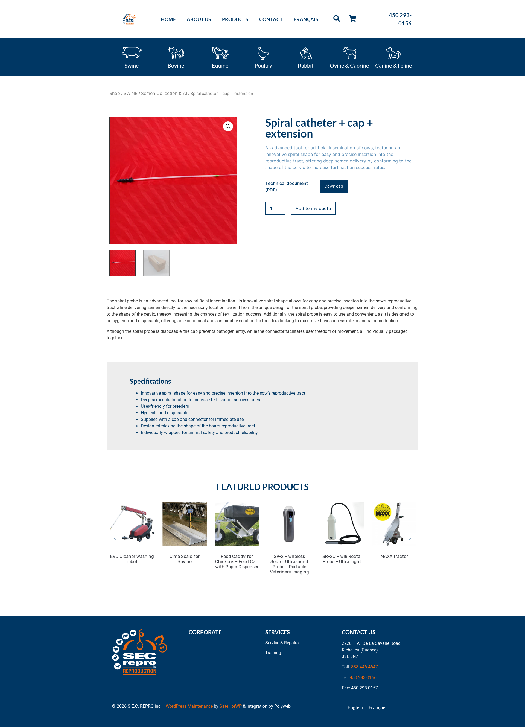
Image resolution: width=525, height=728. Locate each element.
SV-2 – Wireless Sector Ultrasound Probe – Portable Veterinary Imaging (288, 564)
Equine (220, 65)
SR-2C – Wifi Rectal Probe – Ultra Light (341, 559)
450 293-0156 (363, 677)
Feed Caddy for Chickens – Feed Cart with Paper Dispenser (236, 561)
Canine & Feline (393, 65)
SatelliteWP (231, 706)
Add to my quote (313, 208)
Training (273, 652)
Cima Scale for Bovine (184, 559)
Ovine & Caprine (349, 65)
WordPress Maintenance (189, 706)
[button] (228, 126)
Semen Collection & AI (164, 93)
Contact (271, 19)
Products (235, 19)
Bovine (176, 65)
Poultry (263, 65)
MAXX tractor (393, 556)
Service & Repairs (282, 642)
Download (334, 186)
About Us (199, 19)
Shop (114, 93)
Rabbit (305, 65)
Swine (131, 65)
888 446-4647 (364, 666)
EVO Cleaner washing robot (131, 559)
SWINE (131, 93)
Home (168, 19)
